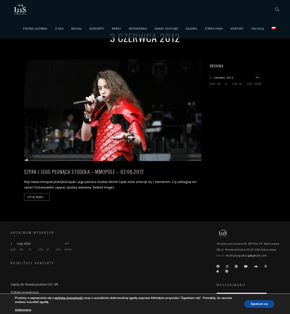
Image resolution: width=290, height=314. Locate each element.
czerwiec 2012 (223, 78)
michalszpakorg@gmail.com (246, 255)
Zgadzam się (259, 304)
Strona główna (35, 28)
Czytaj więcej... (36, 197)
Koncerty (97, 28)
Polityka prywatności (25, 292)
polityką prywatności (69, 298)
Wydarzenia (138, 28)
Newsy (116, 28)
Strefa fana (214, 28)
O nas (59, 28)
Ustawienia (23, 310)
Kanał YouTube (166, 28)
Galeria (191, 28)
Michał (76, 28)
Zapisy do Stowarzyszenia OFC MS (34, 284)
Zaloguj (257, 28)
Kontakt (237, 28)
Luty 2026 (24, 243)
